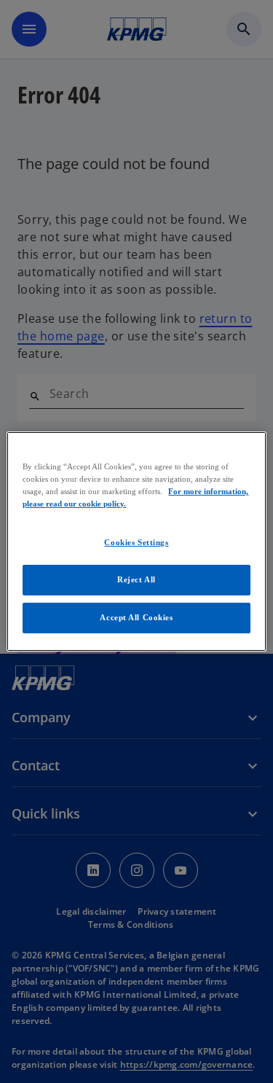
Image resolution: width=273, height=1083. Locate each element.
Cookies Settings (136, 542)
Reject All (136, 579)
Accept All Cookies (136, 617)
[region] (136, 541)
